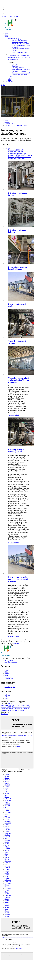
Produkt (7, 36)
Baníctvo (14, 64)
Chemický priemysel (18, 68)
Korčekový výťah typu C (19, 42)
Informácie (8, 677)
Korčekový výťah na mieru (20, 52)
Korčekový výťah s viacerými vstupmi (19, 157)
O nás (6, 35)
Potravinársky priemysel (19, 71)
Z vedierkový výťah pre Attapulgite (18, 55)
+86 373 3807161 (10, 660)
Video (10, 78)
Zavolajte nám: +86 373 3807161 (11, 16)
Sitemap (9, 703)
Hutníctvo (15, 66)
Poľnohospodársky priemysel (21, 69)
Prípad (6, 675)
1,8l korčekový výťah (20, 708)
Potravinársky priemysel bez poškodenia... (17, 268)
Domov (7, 33)
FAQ (9, 80)
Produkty (7, 122)
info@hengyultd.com (11, 662)
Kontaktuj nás (9, 81)
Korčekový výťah (13, 38)
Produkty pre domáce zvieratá (21, 73)
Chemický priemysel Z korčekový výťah (17, 451)
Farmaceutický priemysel (19, 74)
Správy (10, 76)
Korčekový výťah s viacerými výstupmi (16, 125)
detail (17, 415)
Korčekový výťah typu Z (19, 40)
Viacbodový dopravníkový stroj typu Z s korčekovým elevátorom (18, 380)
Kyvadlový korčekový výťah (20, 43)
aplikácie (7, 695)
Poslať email (4, 714)
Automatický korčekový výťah (10, 705)
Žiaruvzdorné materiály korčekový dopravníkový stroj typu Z (18, 579)
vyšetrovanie (12, 415)
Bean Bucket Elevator (18, 710)
